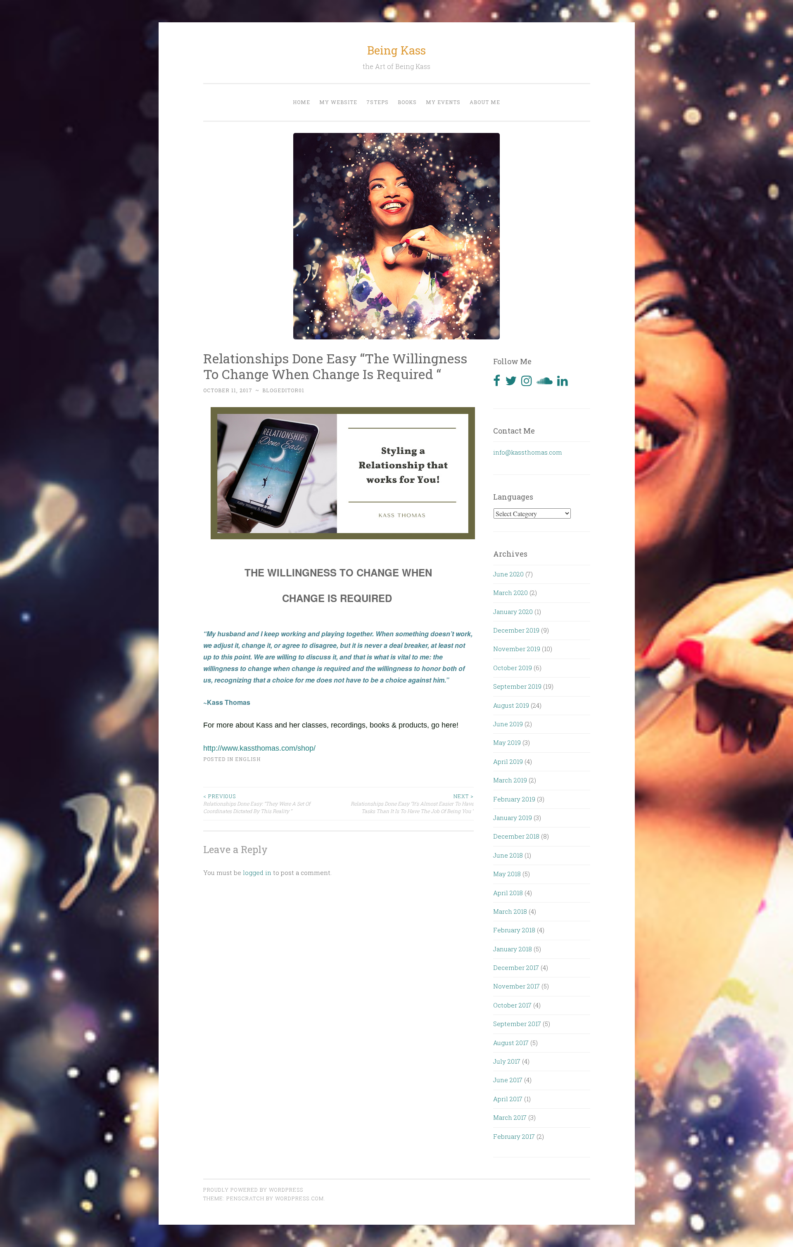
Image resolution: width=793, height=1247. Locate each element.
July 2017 (506, 1061)
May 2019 (507, 742)
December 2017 (516, 967)
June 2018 (508, 855)
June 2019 (508, 724)
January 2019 (512, 817)
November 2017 (516, 986)
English (248, 759)
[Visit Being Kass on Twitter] (511, 383)
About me (485, 102)
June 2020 (508, 574)
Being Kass (396, 50)
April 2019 (508, 761)
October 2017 (512, 1005)
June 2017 (507, 1080)
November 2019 (516, 649)
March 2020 (510, 592)
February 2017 (514, 1136)
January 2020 (513, 611)
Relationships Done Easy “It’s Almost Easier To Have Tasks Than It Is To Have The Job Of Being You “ (412, 804)
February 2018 (514, 930)
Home (301, 102)
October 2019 (512, 668)
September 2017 (517, 1023)
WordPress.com (299, 1198)
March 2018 (510, 911)
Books (407, 102)
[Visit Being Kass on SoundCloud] (545, 383)
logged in (257, 872)
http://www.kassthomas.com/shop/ (259, 748)
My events (443, 102)
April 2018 (508, 893)
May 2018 (507, 874)
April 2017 (507, 1099)
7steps (377, 102)
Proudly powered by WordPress (253, 1189)
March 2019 (510, 780)
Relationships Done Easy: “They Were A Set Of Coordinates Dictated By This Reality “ (256, 804)
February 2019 (514, 799)
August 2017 (511, 1042)
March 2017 (510, 1117)
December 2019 (516, 630)
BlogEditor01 (283, 390)
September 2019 (517, 686)
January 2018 (512, 949)
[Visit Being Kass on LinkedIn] (562, 383)
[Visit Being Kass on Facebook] (496, 383)
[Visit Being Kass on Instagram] (526, 383)
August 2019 (511, 705)
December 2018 (516, 836)
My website (338, 102)
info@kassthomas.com (527, 452)
